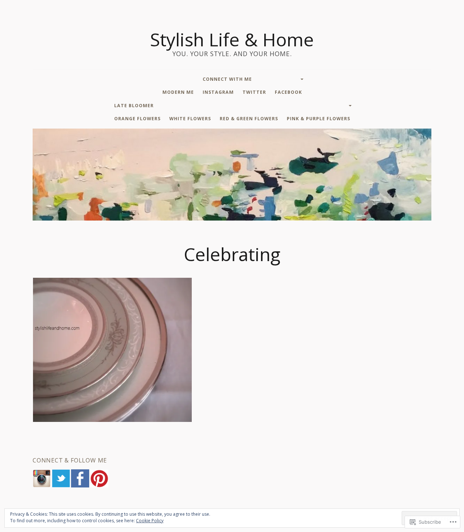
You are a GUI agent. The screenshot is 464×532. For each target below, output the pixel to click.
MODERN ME (178, 92)
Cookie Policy (149, 521)
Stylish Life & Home (232, 39)
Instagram (218, 92)
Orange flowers (137, 119)
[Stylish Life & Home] (232, 175)
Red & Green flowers (249, 119)
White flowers (190, 119)
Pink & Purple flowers (318, 119)
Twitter (254, 92)
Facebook (288, 92)
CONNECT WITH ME (227, 79)
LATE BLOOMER (134, 105)
